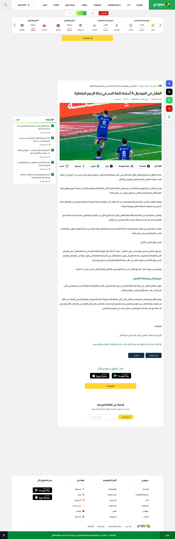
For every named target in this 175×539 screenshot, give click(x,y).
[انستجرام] (63, 166)
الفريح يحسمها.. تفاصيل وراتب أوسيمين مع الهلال (140, 335)
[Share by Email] (169, 108)
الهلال (136, 355)
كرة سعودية (143, 86)
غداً (70, 13)
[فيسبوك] (80, 166)
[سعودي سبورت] (162, 5)
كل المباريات (87, 38)
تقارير (114, 511)
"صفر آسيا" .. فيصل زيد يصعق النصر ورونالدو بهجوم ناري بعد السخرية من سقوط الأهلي (83, 535)
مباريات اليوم (70, 5)
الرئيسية (139, 5)
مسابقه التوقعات (114, 5)
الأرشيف (91, 526)
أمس (92, 13)
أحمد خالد (154, 99)
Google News (129, 165)
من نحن (128, 526)
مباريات (146, 517)
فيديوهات (97, 5)
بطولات (84, 5)
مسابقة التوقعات (142, 495)
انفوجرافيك (112, 489)
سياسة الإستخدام (114, 526)
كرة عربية (113, 500)
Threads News (146, 165)
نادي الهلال (153, 355)
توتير (113, 165)
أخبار (128, 5)
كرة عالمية (112, 506)
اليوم (81, 13)
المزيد (17, 120)
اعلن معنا (101, 526)
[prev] (160, 25)
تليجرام (99, 165)
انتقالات (56, 5)
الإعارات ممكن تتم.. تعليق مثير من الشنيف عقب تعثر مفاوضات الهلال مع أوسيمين (127, 344)
